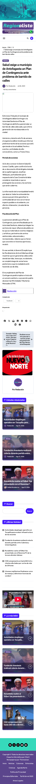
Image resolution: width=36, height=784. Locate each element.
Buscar (9, 504)
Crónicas (12, 768)
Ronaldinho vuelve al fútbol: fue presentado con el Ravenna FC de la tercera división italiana (18, 484)
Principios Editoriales (10, 776)
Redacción (11, 291)
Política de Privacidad (18, 772)
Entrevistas (29, 763)
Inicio (4, 763)
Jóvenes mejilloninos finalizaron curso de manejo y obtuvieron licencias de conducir (19, 573)
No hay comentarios (9, 89)
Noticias (5, 60)
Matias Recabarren (13, 487)
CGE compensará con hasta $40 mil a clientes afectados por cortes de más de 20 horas (18, 563)
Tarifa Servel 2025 (26, 776)
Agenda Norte (22, 768)
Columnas (19, 763)
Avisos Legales (18, 781)
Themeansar (24, 760)
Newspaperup (12, 760)
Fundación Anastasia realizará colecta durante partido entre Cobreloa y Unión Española (17, 453)
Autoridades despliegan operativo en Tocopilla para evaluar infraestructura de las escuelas (19, 532)
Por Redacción (10, 86)
